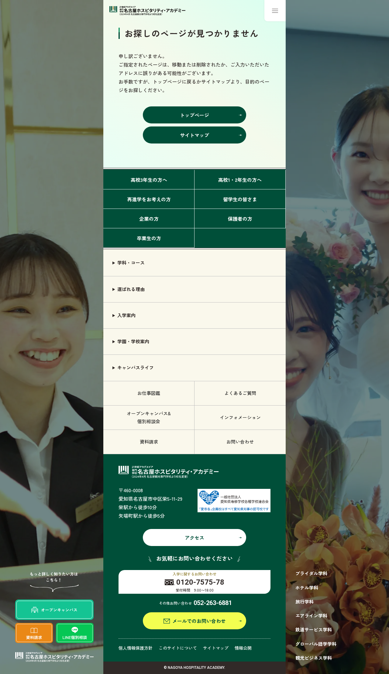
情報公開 (243, 648)
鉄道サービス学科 (313, 629)
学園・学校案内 (133, 341)
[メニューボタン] (275, 10)
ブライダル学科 (311, 573)
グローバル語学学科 (315, 644)
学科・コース (131, 262)
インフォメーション (240, 417)
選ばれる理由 (131, 289)
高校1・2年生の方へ (240, 179)
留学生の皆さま (240, 199)
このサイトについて (178, 648)
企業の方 (149, 218)
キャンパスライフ (135, 367)
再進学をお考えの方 (149, 199)
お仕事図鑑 (148, 393)
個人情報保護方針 (136, 648)
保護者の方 (240, 218)
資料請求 (149, 441)
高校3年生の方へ (149, 179)
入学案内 (126, 315)
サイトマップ (216, 648)
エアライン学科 (311, 615)
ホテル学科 (306, 587)
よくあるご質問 (240, 393)
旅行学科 (304, 601)
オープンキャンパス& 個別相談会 (149, 417)
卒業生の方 (149, 238)
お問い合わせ (240, 441)
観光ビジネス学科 (313, 658)
